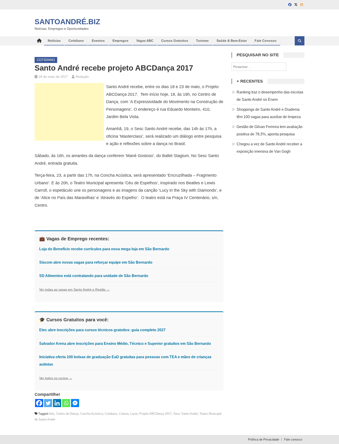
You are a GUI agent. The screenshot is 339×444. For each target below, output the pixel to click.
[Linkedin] (57, 403)
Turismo (202, 40)
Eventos (98, 40)
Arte (51, 413)
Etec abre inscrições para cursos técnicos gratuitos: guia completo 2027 (102, 330)
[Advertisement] (69, 112)
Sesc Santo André (185, 413)
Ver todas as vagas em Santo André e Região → (74, 289)
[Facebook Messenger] (75, 403)
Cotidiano (76, 40)
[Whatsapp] (66, 403)
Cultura (123, 413)
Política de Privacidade (263, 439)
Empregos (120, 40)
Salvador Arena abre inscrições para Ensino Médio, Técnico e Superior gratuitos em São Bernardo (125, 344)
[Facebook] (39, 403)
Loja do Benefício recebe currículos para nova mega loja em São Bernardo (104, 249)
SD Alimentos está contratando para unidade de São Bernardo (93, 276)
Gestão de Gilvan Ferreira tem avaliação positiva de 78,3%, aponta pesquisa (270, 130)
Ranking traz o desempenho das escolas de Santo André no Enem (270, 95)
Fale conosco (293, 439)
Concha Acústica (91, 413)
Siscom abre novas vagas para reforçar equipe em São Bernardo (95, 262)
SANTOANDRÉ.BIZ (67, 22)
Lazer (133, 413)
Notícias (54, 40)
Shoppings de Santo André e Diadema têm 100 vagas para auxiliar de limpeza (269, 113)
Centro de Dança (67, 413)
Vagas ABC (144, 40)
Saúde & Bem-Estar (232, 40)
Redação (82, 76)
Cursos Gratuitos (174, 40)
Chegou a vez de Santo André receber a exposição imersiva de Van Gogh (269, 147)
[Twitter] (48, 403)
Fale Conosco (266, 40)
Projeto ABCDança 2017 (155, 413)
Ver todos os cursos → (55, 378)
